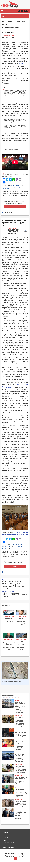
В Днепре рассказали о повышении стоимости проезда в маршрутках (14, 593)
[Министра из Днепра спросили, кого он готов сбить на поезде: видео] (21, 615)
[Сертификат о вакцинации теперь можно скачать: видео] (8, 615)
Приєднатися (15, 207)
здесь (4, 431)
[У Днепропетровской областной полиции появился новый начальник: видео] (8, 638)
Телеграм (24, 11)
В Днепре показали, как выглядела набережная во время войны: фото (21, 645)
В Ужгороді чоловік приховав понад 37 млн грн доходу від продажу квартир (20, 804)
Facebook (22, 11)
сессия (12, 548)
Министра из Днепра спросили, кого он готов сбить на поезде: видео (21, 621)
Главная (4, 21)
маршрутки (14, 187)
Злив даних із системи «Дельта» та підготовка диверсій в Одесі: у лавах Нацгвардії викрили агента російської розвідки (20, 721)
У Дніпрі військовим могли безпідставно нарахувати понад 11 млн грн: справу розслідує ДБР (20, 734)
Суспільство (11, 21)
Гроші (7, 837)
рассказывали (15, 366)
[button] (1, 11)
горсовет (5, 187)
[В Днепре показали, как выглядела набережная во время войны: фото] (21, 638)
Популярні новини (8, 696)
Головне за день (16, 544)
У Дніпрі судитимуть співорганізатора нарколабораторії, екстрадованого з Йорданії (21, 780)
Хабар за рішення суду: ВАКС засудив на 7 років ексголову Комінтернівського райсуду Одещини (21, 769)
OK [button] (15, 858)
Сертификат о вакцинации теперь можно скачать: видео (8, 621)
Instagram (19, 11)
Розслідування (9, 842)
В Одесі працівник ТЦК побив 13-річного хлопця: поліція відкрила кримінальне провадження (20, 745)
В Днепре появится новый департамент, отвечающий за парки (15, 534)
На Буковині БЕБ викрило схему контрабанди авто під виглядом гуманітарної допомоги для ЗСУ (20, 757)
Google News (27, 11)
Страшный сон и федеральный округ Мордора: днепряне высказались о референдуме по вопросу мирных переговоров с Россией (13, 584)
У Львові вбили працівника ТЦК (11, 681)
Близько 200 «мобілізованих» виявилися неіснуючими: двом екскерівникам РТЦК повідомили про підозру (21, 792)
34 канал (22, 63)
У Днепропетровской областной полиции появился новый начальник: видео (9, 645)
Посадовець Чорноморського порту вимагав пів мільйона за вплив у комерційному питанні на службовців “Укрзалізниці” (20, 707)
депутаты (5, 548)
